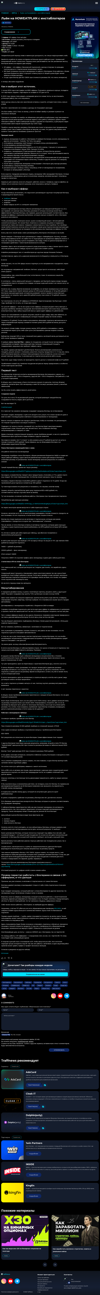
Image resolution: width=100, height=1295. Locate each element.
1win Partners (34, 1143)
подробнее (33, 1154)
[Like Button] (2, 958)
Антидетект (75, 82)
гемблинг (7, 198)
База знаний (56, 988)
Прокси (74, 67)
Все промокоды (85, 102)
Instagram (12, 988)
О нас (39, 1292)
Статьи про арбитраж (43, 1277)
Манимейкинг (18, 982)
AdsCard (31, 1072)
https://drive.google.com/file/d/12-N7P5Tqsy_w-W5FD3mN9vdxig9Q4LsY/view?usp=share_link (34, 504)
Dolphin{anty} (34, 1115)
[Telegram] (66, 996)
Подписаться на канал (35, 974)
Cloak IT (31, 1093)
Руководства (37, 982)
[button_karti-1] (41, 9)
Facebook (48, 985)
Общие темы (45, 988)
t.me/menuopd (6, 407)
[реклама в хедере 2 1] (58, 9)
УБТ (33, 985)
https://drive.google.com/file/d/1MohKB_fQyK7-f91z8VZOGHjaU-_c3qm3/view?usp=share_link (34, 722)
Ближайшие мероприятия (45, 1288)
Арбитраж (28, 982)
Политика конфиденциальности (10, 1292)
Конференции (15, 985)
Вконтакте (21, 988)
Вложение (5, 1032)
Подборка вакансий (43, 1290)
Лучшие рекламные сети (45, 1281)
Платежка (74, 75)
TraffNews (10, 996)
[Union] (20, 3)
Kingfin (30, 1185)
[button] (97, 3)
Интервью (5, 985)
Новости (57, 982)
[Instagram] (53, 996)
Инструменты (48, 982)
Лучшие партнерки (43, 1279)
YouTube (29, 988)
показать (16, 32)
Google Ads (64, 985)
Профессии (26, 985)
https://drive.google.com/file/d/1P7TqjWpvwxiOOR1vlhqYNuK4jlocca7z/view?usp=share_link (33, 471)
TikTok (4, 988)
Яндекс (37, 988)
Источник (4, 953)
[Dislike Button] (9, 958)
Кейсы (65, 982)
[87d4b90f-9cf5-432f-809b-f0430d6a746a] (85, 37)
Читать (6, 1255)
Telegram (40, 985)
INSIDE (30, 1164)
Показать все (15, 1066)
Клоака (74, 89)
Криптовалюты (7, 982)
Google (55, 985)
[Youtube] (60, 996)
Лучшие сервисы (42, 1283)
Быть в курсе (82, 1285)
